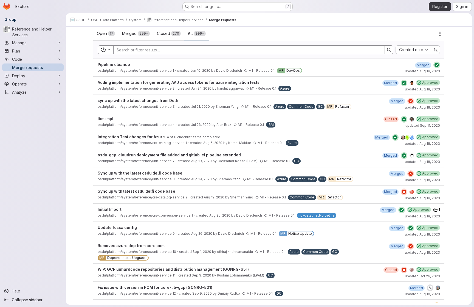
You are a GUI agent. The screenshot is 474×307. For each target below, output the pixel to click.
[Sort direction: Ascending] (435, 49)
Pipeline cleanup (114, 64)
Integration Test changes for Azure (132, 136)
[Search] (389, 49)
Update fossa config (117, 227)
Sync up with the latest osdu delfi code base (140, 173)
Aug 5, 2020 (212, 143)
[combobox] (413, 49)
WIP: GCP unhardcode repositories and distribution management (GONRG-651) (173, 269)
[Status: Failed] (410, 101)
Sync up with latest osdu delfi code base (136, 191)
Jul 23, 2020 (201, 125)
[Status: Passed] (436, 65)
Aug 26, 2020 (201, 233)
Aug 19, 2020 (201, 161)
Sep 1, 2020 (202, 252)
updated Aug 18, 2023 (422, 71)
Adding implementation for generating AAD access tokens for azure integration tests (178, 82)
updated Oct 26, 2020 (422, 276)
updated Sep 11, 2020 (422, 125)
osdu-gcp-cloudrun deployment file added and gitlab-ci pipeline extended (169, 155)
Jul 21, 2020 (200, 106)
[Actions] (440, 33)
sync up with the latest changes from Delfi (138, 100)
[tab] (106, 33)
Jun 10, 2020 (200, 70)
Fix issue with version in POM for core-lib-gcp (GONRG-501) (155, 287)
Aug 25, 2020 (219, 215)
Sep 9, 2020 (201, 275)
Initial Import (110, 209)
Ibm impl (105, 118)
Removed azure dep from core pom (131, 245)
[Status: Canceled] (430, 287)
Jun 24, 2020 (201, 88)
